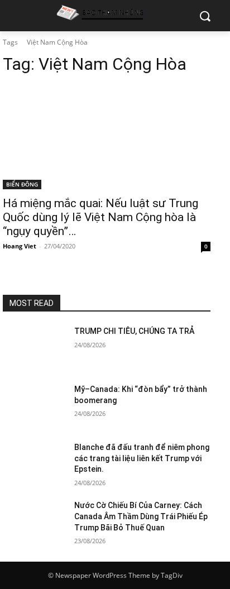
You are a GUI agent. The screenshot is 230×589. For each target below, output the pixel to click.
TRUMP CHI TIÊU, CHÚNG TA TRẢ (134, 331)
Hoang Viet (19, 246)
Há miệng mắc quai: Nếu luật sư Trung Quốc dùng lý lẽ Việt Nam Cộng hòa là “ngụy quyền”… (100, 217)
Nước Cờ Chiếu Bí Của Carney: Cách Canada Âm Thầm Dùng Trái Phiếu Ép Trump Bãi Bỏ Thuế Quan (141, 516)
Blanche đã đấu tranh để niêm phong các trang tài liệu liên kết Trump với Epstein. (141, 458)
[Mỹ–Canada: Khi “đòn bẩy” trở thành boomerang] (34, 406)
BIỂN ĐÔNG (22, 184)
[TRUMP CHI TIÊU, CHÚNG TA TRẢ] (34, 348)
